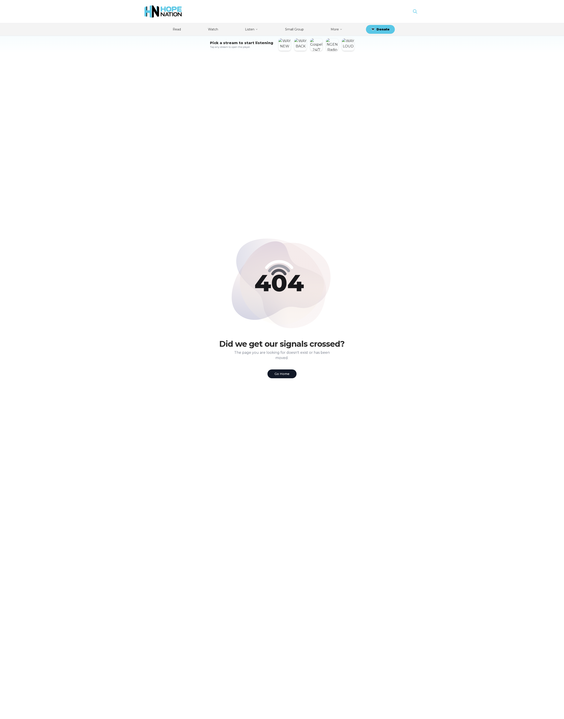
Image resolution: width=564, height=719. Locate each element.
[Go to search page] (415, 11)
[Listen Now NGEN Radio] (332, 44)
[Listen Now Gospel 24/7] (316, 44)
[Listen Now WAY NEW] (284, 44)
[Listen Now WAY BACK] (300, 44)
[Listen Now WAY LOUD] (348, 44)
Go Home (282, 374)
